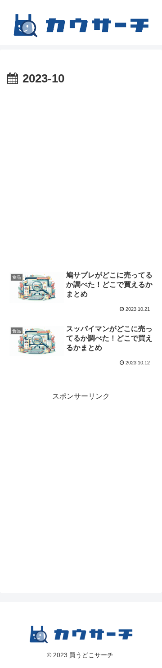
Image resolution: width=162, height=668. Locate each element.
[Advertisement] (81, 175)
